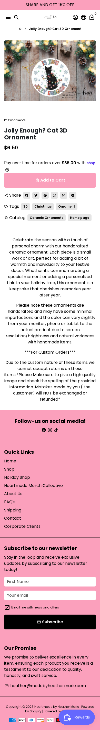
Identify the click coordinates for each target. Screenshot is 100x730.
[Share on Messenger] (72, 195)
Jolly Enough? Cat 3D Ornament (55, 29)
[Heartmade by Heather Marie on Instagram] (50, 430)
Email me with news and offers (35, 607)
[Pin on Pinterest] (45, 195)
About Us (13, 494)
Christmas (43, 206)
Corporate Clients (22, 526)
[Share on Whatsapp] (54, 195)
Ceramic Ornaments (46, 218)
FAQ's (9, 502)
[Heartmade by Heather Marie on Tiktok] (56, 430)
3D (25, 206)
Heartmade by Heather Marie (56, 706)
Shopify (36, 711)
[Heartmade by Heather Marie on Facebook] (44, 430)
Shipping (12, 510)
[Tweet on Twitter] (35, 195)
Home (10, 461)
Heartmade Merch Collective (33, 485)
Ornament (66, 206)
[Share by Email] (63, 195)
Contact (12, 518)
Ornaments (15, 120)
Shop (9, 469)
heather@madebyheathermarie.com (45, 686)
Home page (79, 218)
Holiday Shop (17, 477)
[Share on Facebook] (26, 195)
